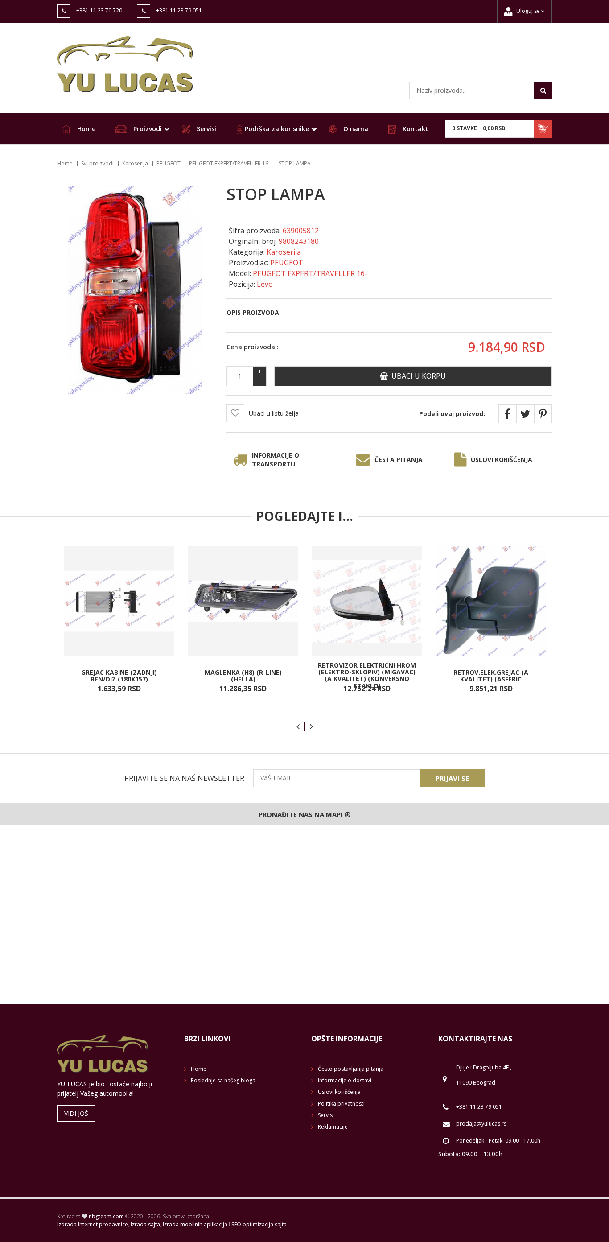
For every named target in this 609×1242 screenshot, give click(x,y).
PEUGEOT (168, 163)
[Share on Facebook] (507, 413)
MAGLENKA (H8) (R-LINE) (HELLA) (243, 675)
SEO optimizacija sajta (259, 1224)
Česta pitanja (398, 459)
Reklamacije (333, 1127)
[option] (119, 627)
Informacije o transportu (275, 459)
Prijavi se (452, 778)
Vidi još (76, 1113)
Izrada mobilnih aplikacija (195, 1224)
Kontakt (414, 128)
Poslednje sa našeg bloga (223, 1080)
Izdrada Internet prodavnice (92, 1224)
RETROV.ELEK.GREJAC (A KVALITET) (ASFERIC (490, 675)
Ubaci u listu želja (274, 413)
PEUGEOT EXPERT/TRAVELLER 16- (229, 163)
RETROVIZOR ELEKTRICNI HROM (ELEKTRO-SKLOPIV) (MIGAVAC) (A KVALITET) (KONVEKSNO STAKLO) (367, 675)
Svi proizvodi (97, 163)
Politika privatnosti (341, 1103)
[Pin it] (543, 413)
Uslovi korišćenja (501, 459)
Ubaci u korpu (417, 376)
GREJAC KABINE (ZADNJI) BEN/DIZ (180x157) (119, 675)
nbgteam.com (106, 1216)
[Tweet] (525, 413)
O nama (355, 128)
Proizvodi (147, 128)
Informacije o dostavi (344, 1080)
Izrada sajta (145, 1224)
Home (85, 128)
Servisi (205, 128)
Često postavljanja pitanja (350, 1069)
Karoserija (135, 163)
